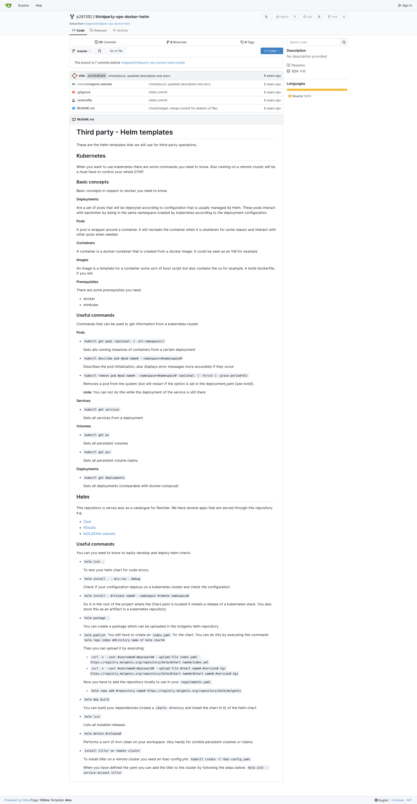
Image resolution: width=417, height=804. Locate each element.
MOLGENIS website (99, 533)
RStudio (89, 527)
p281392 (84, 17)
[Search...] (344, 42)
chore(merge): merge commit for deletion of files (183, 108)
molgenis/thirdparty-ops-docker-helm (107, 23)
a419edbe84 (96, 75)
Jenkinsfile (84, 100)
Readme (298, 65)
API (409, 800)
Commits (107, 42)
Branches (178, 42)
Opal (87, 521)
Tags (250, 42)
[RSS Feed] (266, 16)
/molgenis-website (94, 84)
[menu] (382, 800)
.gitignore (83, 92)
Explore (23, 5)
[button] (99, 51)
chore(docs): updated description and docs (139, 76)
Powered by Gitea (17, 800)
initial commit (158, 92)
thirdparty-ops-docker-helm (122, 17)
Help (39, 5)
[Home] (8, 5)
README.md (85, 108)
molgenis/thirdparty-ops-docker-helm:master (153, 62)
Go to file (116, 51)
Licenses (397, 800)
